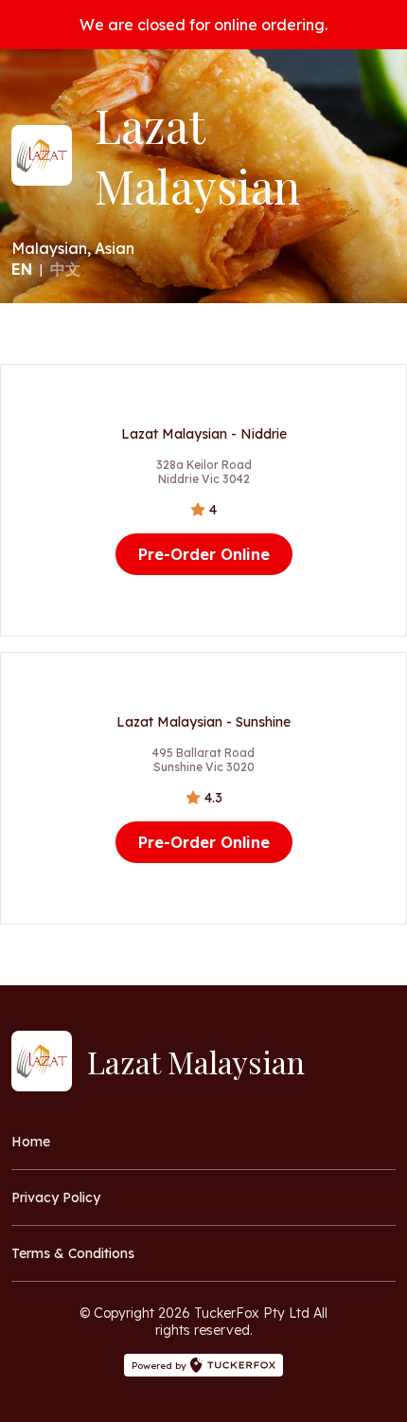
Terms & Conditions (72, 1253)
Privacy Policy (55, 1197)
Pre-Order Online (204, 554)
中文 (65, 269)
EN (21, 269)
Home (30, 1141)
